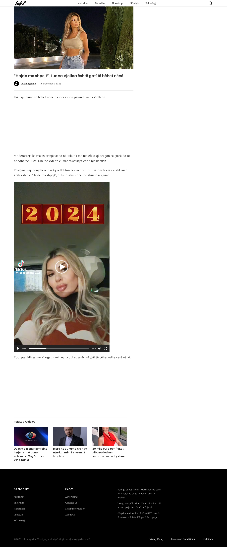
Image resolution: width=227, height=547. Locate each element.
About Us (70, 514)
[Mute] (100, 348)
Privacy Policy (156, 539)
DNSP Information (75, 508)
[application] (62, 267)
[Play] (18, 348)
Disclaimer (207, 539)
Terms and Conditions (183, 539)
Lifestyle (134, 3)
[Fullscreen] (105, 348)
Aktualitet (83, 3)
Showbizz (100, 3)
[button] (61, 267)
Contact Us (71, 502)
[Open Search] (210, 3)
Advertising (71, 496)
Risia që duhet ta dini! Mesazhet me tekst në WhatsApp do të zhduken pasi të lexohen (139, 493)
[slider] (59, 348)
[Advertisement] (73, 127)
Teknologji (151, 3)
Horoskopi (117, 3)
